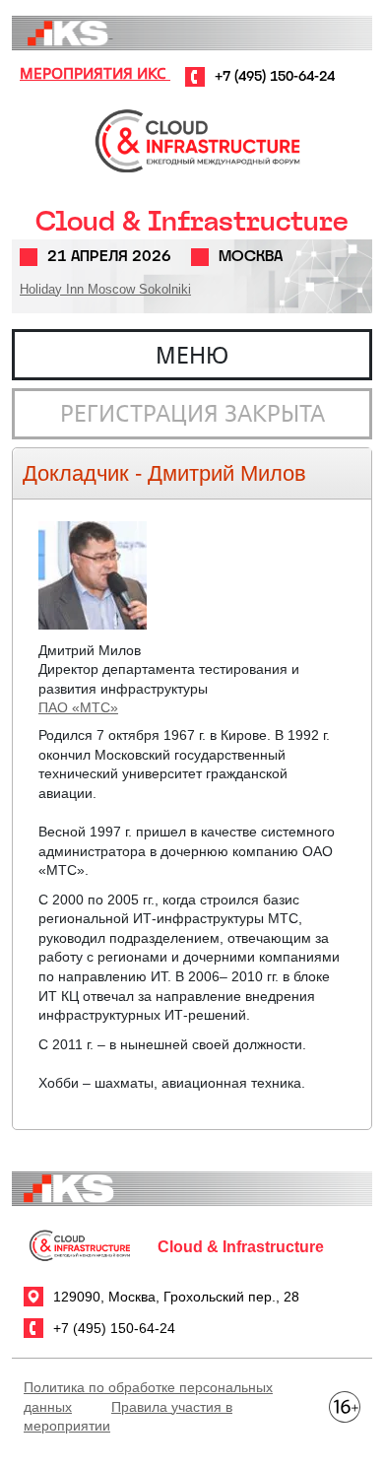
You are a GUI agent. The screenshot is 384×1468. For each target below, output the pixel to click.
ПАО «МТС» (78, 707)
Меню (192, 354)
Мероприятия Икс (95, 73)
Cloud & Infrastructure (192, 221)
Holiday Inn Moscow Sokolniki (105, 289)
